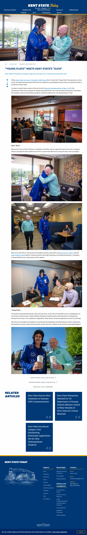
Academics (46, 474)
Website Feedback (61, 479)
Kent (6, 64)
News (44, 496)
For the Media (59, 476)
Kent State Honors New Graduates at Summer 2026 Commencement (39, 398)
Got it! (81, 532)
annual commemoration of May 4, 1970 (58, 88)
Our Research (46, 499)
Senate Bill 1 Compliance (59, 511)
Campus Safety (47, 485)
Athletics (45, 482)
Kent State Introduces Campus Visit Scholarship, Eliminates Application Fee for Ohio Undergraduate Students (39, 435)
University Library (66, 253)
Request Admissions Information (61, 472)
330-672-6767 (73, 473)
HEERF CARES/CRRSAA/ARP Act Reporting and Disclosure (61, 502)
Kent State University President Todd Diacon (31, 80)
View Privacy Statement (59, 532)
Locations (45, 493)
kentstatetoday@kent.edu (77, 478)
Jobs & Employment (48, 488)
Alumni (45, 479)
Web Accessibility (61, 515)
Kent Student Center (18, 255)
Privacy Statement (61, 508)
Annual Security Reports (60, 491)
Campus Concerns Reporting (61, 495)
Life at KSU (46, 490)
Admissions (46, 477)
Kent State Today (43, 6)
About (44, 471)
